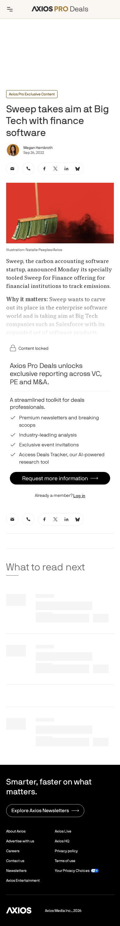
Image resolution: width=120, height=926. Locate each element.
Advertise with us (20, 841)
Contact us (15, 861)
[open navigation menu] (10, 9)
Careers (12, 851)
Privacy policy (66, 851)
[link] (12, 169)
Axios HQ (62, 841)
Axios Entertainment (23, 880)
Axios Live (63, 831)
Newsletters (16, 870)
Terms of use (65, 861)
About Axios (16, 831)
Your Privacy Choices (72, 870)
